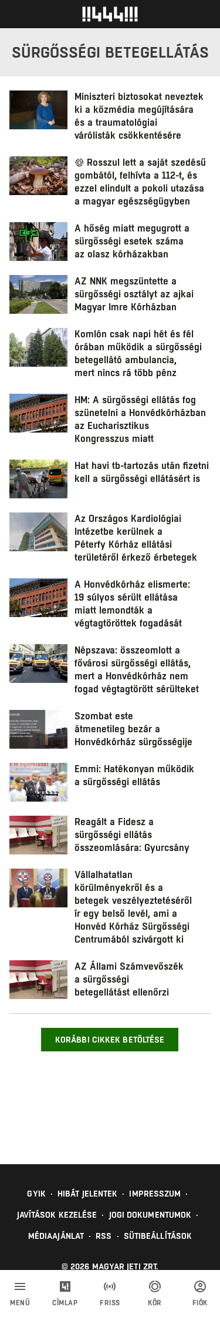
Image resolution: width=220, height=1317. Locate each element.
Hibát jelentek (87, 1193)
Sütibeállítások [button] (158, 1236)
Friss (110, 1303)
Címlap (64, 1303)
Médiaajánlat (56, 1236)
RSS (103, 1236)
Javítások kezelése (57, 1214)
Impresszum (155, 1193)
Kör (155, 1303)
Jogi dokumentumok (150, 1214)
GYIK (36, 1193)
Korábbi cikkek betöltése (109, 1039)
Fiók (200, 1303)
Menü (20, 1303)
